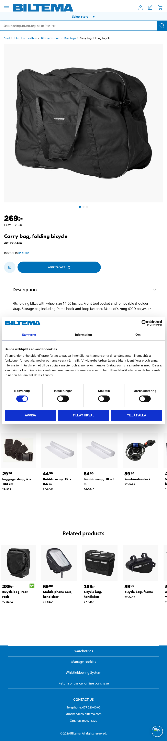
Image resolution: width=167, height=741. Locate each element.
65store (23, 253)
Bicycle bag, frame (138, 592)
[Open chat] (157, 731)
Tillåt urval (83, 415)
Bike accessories (50, 38)
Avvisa (30, 415)
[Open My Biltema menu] (140, 7)
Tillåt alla (136, 415)
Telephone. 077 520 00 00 (83, 707)
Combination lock (137, 479)
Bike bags (70, 38)
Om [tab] (138, 334)
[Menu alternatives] (6, 8)
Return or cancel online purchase (83, 683)
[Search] (162, 26)
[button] (83, 16)
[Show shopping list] (150, 7)
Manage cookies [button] (83, 661)
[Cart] (160, 7)
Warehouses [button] (83, 651)
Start (7, 38)
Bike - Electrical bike (25, 38)
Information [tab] (83, 334)
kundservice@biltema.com (83, 714)
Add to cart (56, 267)
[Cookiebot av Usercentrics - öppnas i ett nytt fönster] (144, 323)
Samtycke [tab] (29, 334)
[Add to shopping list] (9, 267)
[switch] (63, 398)
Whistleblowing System (83, 672)
